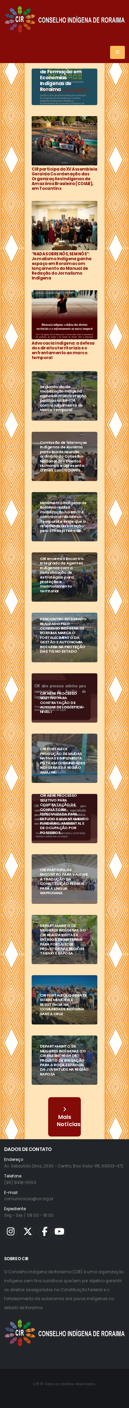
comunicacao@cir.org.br (28, 1199)
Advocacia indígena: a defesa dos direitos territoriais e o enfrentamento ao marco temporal (63, 350)
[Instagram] (10, 1232)
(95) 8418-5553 (20, 1182)
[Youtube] (59, 1232)
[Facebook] (44, 1232)
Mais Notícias (68, 1120)
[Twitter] (27, 1232)
